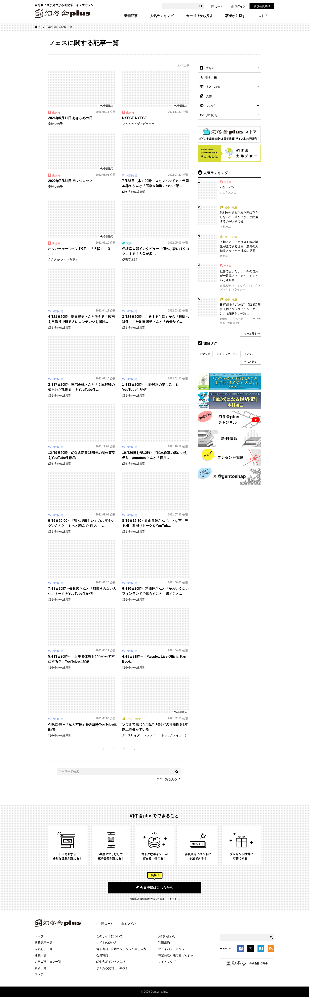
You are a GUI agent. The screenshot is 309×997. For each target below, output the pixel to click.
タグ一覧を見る (166, 779)
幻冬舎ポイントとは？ (111, 961)
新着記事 (131, 16)
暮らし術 (211, 77)
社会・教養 (212, 86)
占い (250, 354)
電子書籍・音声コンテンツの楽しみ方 (121, 949)
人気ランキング (162, 16)
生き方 (210, 68)
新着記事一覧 (43, 942)
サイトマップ (167, 961)
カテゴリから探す (199, 16)
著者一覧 (40, 968)
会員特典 (102, 955)
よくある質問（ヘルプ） (112, 968)
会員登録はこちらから (156, 887)
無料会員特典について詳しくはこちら (155, 899)
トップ (39, 936)
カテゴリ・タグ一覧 (48, 961)
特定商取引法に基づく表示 (175, 955)
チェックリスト (228, 354)
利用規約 (164, 942)
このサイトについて (109, 936)
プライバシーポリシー (173, 949)
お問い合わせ (167, 936)
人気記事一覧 (43, 949)
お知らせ (212, 115)
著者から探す (235, 16)
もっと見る (250, 333)
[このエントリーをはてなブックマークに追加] (261, 949)
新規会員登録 (262, 6)
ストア (263, 16)
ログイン (240, 6)
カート (219, 6)
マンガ (210, 105)
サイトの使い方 (106, 942)
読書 (209, 96)
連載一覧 (40, 955)
